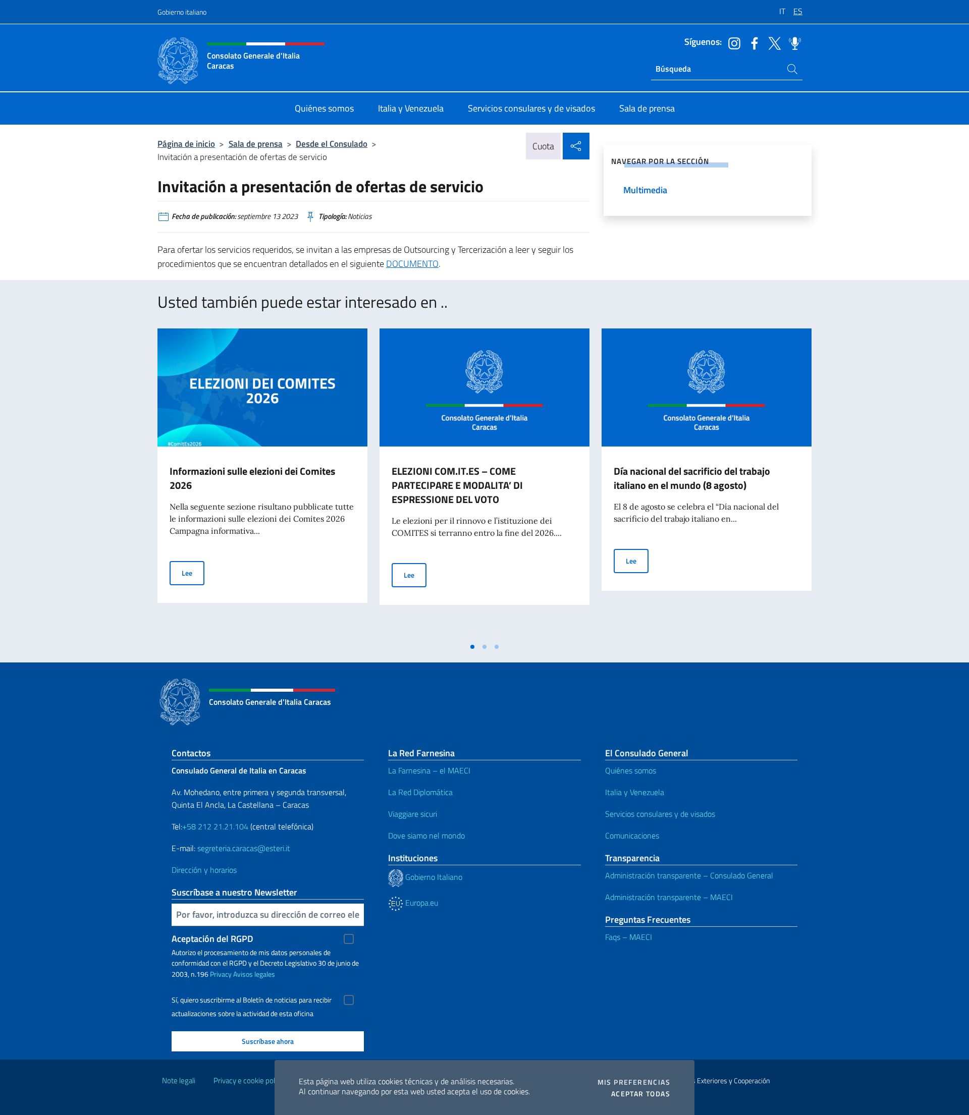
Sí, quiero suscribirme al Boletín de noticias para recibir (252, 1000)
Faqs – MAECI (628, 937)
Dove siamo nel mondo (426, 835)
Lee (193, 572)
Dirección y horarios (204, 870)
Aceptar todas (640, 1093)
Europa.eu (420, 903)
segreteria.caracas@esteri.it (243, 848)
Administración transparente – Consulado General (689, 875)
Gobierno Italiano (432, 877)
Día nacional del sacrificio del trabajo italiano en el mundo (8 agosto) (692, 478)
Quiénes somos (630, 770)
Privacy (221, 974)
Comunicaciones (632, 835)
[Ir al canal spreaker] (792, 42)
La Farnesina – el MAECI (429, 770)
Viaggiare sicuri (412, 814)
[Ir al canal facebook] (752, 42)
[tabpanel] (262, 482)
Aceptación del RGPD (212, 938)
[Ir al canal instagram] (732, 42)
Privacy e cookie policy (248, 1080)
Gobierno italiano (181, 12)
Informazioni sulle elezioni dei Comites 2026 (252, 478)
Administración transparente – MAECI (669, 897)
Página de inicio (186, 143)
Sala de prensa (256, 143)
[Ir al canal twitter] (772, 42)
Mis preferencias (634, 1082)
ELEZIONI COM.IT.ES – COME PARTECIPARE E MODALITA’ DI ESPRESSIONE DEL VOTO (457, 485)
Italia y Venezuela (634, 792)
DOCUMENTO (412, 263)
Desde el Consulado (331, 143)
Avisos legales (254, 974)
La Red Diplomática (420, 792)
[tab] (472, 647)
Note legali (178, 1080)
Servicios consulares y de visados (660, 814)
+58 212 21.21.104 (215, 826)
